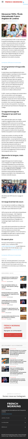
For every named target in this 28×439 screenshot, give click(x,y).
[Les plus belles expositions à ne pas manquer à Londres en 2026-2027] (23, 317)
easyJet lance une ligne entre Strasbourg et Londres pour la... (10, 278)
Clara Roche (9, 319)
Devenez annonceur (7, 414)
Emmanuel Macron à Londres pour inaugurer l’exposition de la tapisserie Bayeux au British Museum (18, 352)
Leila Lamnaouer (10, 281)
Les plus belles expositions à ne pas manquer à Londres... (10, 316)
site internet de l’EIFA (16, 249)
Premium (25, 4)
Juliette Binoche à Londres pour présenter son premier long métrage (9, 302)
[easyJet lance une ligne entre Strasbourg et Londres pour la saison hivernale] (23, 278)
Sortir (3, 289)
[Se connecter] (23, 2)
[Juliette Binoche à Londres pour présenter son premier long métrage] (23, 301)
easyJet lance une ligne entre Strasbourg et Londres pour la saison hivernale (18, 361)
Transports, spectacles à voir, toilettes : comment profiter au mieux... (10, 309)
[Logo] (13, 2)
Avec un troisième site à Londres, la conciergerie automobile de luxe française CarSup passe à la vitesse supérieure (18, 370)
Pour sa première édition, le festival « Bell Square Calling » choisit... (10, 286)
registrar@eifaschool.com (9, 246)
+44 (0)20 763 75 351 (8, 248)
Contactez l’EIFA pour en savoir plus (11, 62)
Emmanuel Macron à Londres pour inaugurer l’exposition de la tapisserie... (10, 294)
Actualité (4, 281)
